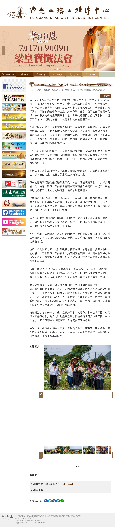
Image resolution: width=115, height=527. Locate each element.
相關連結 (106, 96)
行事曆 (25, 75)
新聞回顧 (47, 90)
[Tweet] (50, 500)
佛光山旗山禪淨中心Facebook (59, 484)
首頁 (31, 90)
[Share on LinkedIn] (58, 500)
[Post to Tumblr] (54, 500)
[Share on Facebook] (46, 500)
